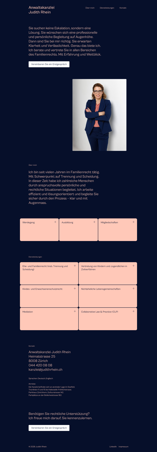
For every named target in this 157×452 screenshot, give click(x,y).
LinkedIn (113, 446)
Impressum (123, 446)
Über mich (89, 8)
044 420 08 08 (40, 365)
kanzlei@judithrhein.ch (45, 370)
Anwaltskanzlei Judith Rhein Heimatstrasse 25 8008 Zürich (50, 356)
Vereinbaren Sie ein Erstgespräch (49, 64)
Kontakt (123, 8)
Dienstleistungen (107, 8)
